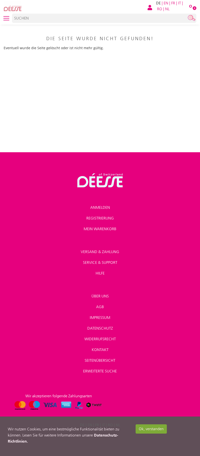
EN (166, 3)
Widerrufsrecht (100, 339)
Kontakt (100, 349)
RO (159, 9)
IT (179, 3)
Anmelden (100, 207)
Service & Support (100, 262)
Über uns (100, 296)
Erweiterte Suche (100, 371)
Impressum (100, 317)
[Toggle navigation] (6, 18)
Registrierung (100, 218)
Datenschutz (100, 328)
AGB (100, 306)
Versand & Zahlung (100, 251)
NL (167, 9)
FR (173, 3)
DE (158, 3)
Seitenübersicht (100, 360)
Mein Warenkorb (100, 229)
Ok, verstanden (151, 429)
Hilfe (100, 273)
